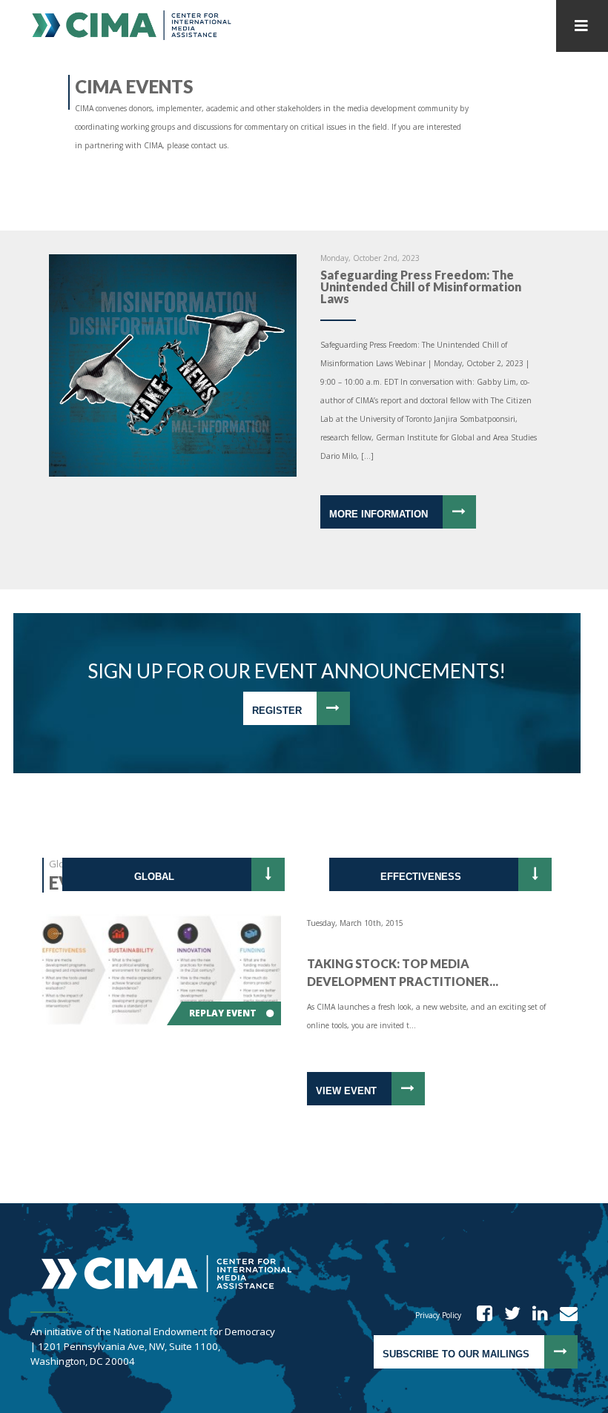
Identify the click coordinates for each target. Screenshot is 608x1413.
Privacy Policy (438, 1315)
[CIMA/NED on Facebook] (479, 1315)
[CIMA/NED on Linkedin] (535, 1315)
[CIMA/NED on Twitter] (508, 1315)
